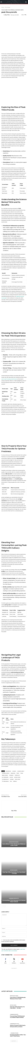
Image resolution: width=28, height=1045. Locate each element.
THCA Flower (7, 7)
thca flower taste (5, 796)
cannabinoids (8, 771)
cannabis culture (20, 771)
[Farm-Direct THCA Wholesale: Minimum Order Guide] (14, 833)
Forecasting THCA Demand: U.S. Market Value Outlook (14, 901)
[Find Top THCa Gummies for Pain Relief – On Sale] (14, 861)
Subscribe (22, 958)
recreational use (5, 779)
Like (5, 958)
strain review (17, 779)
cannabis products (5, 773)
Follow (14, 958)
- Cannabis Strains (14, 1033)
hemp (22, 773)
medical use (17, 775)
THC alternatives (5, 781)
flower (18, 773)
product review (17, 777)
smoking (11, 779)
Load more (13, 1041)
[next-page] (5, 906)
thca (11, 781)
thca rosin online (22, 796)
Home (2, 7)
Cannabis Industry (14, 898)
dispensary (13, 773)
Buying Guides (13, 870)
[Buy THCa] (2, 15)
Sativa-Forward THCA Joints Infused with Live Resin (17, 1026)
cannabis (14, 771)
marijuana (11, 775)
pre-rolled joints (5, 777)
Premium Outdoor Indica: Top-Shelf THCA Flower (18, 1035)
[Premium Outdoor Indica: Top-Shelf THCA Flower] (5, 1034)
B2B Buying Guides (14, 995)
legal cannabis (5, 775)
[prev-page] (2, 906)
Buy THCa (7, 14)
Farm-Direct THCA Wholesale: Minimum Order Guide (14, 844)
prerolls (11, 777)
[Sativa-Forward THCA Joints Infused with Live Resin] (5, 1025)
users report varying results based (9, 379)
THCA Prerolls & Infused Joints (15, 9)
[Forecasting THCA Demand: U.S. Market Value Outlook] (14, 889)
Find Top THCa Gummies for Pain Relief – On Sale (14, 872)
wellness (15, 781)
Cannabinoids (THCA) (14, 1023)
